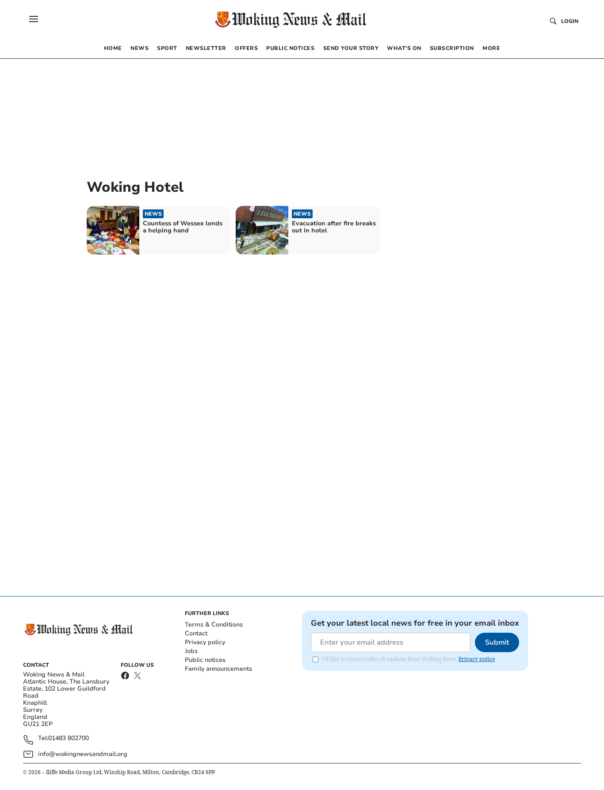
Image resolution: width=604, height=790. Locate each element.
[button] (33, 19)
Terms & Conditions (214, 624)
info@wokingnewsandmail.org (82, 754)
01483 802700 (68, 738)
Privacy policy (205, 642)
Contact (196, 633)
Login (569, 21)
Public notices (205, 660)
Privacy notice (477, 659)
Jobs (191, 651)
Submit (497, 642)
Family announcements (218, 669)
